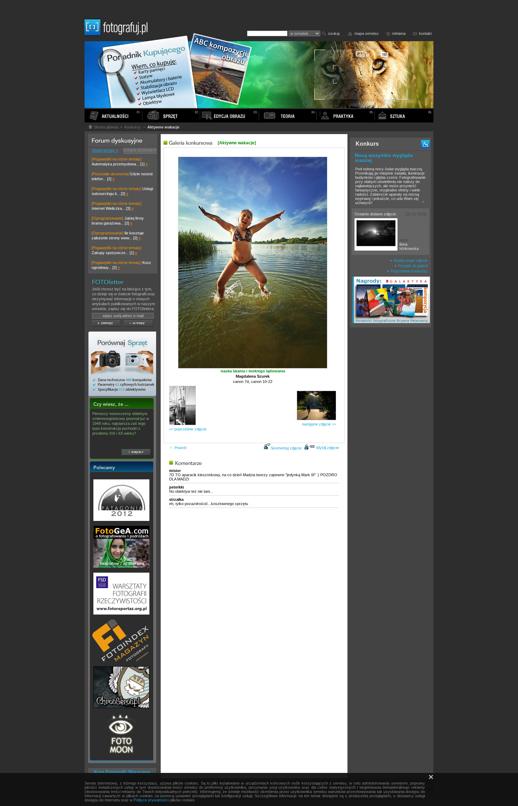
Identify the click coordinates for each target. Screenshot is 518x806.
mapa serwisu (366, 33)
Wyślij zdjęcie (327, 448)
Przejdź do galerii (412, 266)
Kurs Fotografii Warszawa (122, 772)
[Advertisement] (390, 441)
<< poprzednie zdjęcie (187, 429)
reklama (399, 33)
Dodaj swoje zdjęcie (410, 260)
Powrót (180, 448)
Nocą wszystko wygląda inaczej (384, 157)
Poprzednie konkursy (408, 271)
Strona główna (105, 127)
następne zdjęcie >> (319, 424)
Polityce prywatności (151, 800)
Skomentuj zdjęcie (286, 448)
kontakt (425, 33)
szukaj (333, 33)
